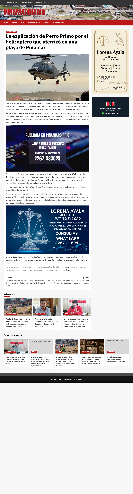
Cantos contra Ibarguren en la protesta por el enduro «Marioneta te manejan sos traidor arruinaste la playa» (91, 360)
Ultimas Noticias (11, 352)
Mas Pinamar (85, 352)
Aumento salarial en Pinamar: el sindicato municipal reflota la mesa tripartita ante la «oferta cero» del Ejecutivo (76, 323)
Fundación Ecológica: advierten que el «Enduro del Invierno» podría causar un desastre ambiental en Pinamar (18, 323)
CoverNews (66, 379)
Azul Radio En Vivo (28, 2)
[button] (127, 23)
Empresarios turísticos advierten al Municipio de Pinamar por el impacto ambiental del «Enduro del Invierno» (65, 361)
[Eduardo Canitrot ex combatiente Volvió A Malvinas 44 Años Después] (117, 346)
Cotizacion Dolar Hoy (33, 23)
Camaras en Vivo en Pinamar (54, 23)
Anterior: (26, 282)
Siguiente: (68, 280)
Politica (34, 352)
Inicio (6, 23)
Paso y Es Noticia (11, 32)
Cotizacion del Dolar (43, 2)
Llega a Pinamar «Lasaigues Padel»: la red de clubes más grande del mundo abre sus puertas (15, 360)
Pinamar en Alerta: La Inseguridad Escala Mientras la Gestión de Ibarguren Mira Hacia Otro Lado (47, 323)
